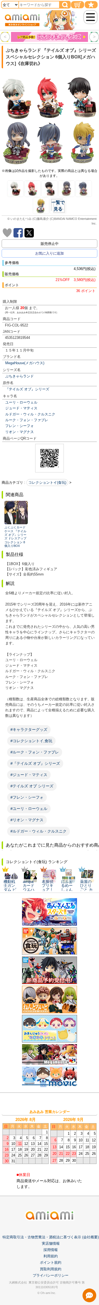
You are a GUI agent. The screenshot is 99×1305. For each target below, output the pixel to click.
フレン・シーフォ (19, 426)
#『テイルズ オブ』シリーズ (35, 763)
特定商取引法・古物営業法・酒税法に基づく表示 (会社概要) (50, 1237)
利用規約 (50, 1256)
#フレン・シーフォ (26, 797)
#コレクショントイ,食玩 (31, 741)
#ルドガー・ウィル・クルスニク (38, 831)
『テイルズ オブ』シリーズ (27, 389)
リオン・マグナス (19, 432)
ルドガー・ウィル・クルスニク (30, 414)
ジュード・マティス (21, 408)
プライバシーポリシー (50, 1275)
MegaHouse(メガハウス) (24, 363)
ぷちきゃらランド (19, 376)
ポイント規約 (50, 1262)
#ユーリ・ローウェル (28, 808)
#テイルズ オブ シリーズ (31, 786)
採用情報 (50, 1250)
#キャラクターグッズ (28, 729)
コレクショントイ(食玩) (47, 482)
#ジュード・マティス (28, 774)
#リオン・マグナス (26, 820)
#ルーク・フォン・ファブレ (34, 752)
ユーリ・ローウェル (21, 402)
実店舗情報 (51, 1243)
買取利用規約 (50, 1269)
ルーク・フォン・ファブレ (26, 420)
